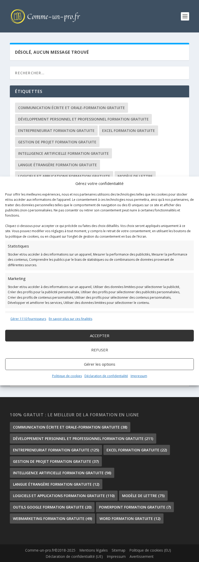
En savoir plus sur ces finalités (70, 319)
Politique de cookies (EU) (150, 550)
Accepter (99, 335)
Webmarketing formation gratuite (52, 518)
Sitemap (118, 550)
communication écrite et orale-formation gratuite (71, 107)
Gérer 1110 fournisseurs (28, 319)
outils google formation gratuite (52, 507)
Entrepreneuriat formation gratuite (56, 130)
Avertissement (142, 556)
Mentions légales (93, 550)
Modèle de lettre (135, 176)
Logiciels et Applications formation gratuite (64, 176)
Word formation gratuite (130, 518)
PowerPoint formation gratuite (135, 507)
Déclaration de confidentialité (106, 376)
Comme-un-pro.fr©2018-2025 (50, 550)
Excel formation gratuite (128, 130)
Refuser (99, 349)
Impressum (139, 376)
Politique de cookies (67, 376)
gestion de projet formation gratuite (57, 141)
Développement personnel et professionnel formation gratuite (83, 119)
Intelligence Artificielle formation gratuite (63, 153)
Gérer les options (99, 364)
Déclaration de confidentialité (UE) (74, 556)
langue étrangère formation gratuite (57, 164)
